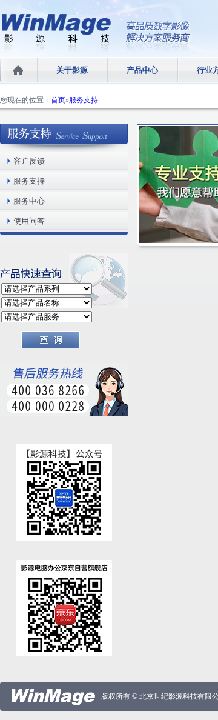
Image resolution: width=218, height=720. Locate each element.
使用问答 (29, 220)
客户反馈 (29, 160)
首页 (58, 100)
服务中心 (29, 200)
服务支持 (83, 100)
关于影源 (72, 70)
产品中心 (142, 70)
